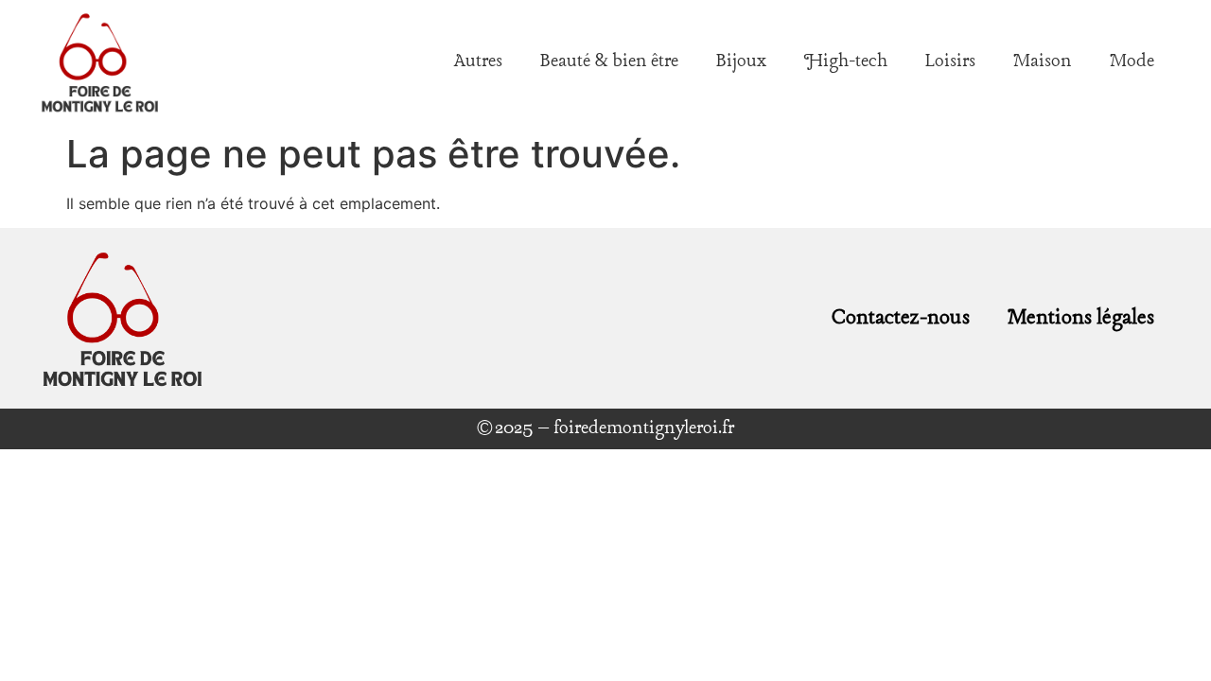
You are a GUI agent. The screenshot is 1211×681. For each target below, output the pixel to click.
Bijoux (741, 61)
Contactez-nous (901, 318)
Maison (1042, 61)
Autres (478, 61)
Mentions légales (1081, 318)
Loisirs (950, 61)
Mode (1132, 61)
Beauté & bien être (609, 61)
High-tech (845, 61)
